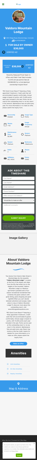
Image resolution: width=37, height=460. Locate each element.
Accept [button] (19, 455)
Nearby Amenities (16, 373)
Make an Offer (18, 344)
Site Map (23, 440)
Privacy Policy (25, 223)
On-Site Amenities (16, 369)
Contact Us (15, 440)
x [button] (34, 443)
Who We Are (6, 440)
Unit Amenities (15, 364)
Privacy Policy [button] (15, 451)
